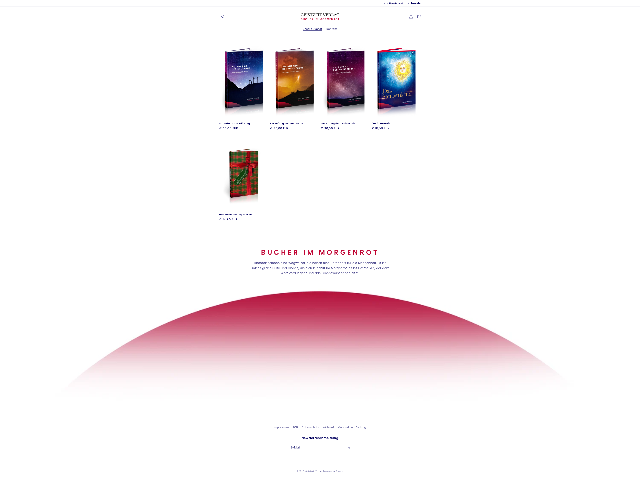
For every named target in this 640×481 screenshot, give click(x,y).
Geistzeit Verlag (313, 471)
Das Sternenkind (382, 123)
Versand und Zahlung (352, 427)
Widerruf (328, 427)
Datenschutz (310, 427)
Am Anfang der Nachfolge (286, 123)
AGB (295, 427)
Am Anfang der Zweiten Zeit (338, 123)
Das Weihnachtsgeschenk (235, 214)
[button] (223, 17)
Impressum (281, 427)
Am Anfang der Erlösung (234, 123)
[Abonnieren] (349, 447)
